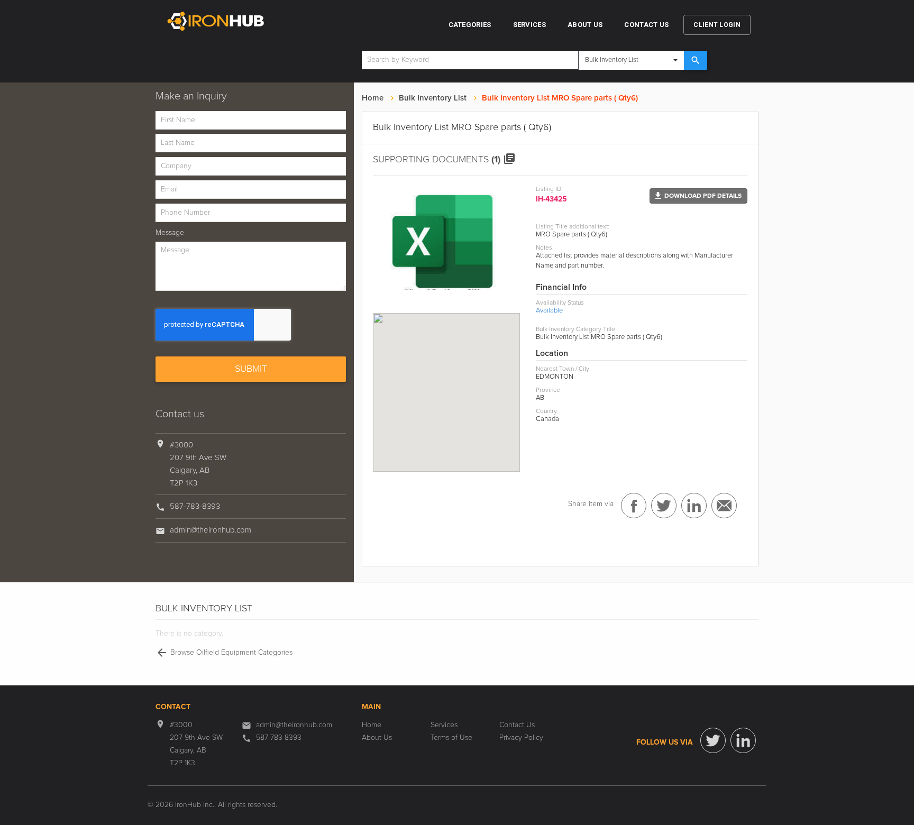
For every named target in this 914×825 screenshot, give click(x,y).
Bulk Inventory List (433, 98)
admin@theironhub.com (210, 530)
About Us (585, 25)
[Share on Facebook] (633, 505)
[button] (698, 196)
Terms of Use (451, 737)
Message (170, 232)
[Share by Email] (724, 505)
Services (529, 25)
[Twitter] (713, 740)
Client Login (717, 25)
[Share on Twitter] (664, 505)
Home (372, 98)
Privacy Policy (521, 737)
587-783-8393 (195, 506)
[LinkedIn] (743, 740)
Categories (470, 25)
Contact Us (646, 25)
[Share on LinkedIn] (694, 505)
